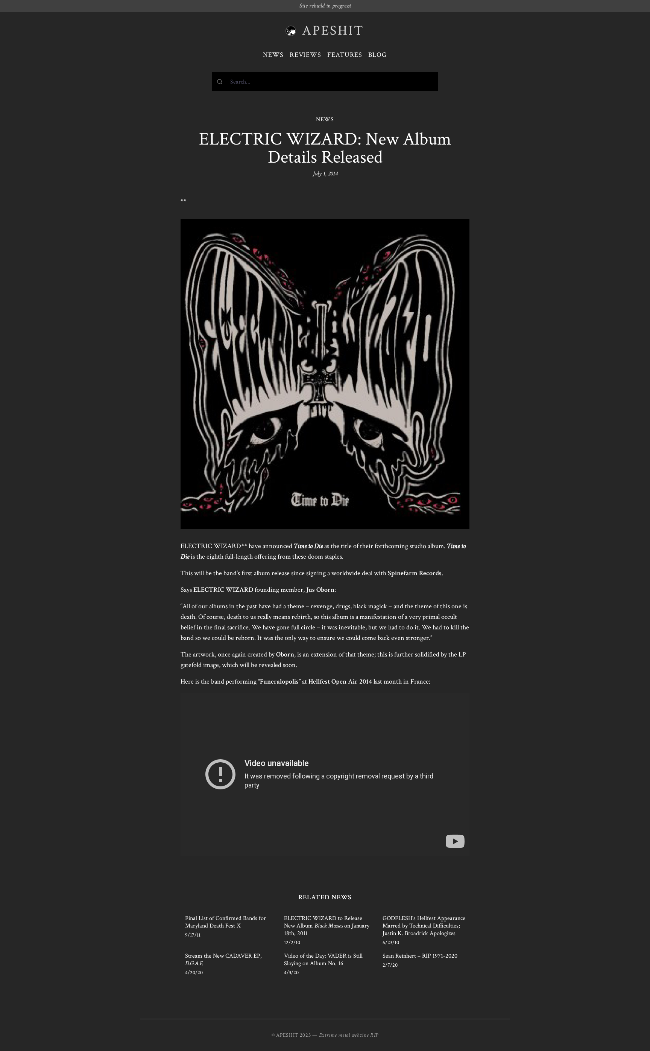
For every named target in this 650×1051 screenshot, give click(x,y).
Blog (377, 54)
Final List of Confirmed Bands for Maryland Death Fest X (225, 922)
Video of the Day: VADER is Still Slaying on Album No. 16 (323, 959)
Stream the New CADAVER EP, (223, 959)
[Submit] (221, 81)
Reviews (305, 54)
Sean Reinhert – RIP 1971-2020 (420, 956)
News (273, 54)
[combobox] (325, 81)
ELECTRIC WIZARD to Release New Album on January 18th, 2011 (326, 925)
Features (344, 54)
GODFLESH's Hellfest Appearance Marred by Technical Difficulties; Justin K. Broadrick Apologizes (424, 925)
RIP (374, 1035)
